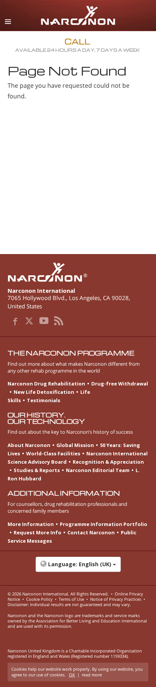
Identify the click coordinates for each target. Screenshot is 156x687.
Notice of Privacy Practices (115, 599)
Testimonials (43, 400)
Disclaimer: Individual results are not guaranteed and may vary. (69, 604)
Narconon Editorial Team (97, 470)
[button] (78, 568)
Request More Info (37, 532)
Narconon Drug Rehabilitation (46, 383)
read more (92, 675)
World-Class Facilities (53, 453)
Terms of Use (71, 599)
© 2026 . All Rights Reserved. (58, 594)
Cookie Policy (39, 599)
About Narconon (29, 445)
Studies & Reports (37, 470)
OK (72, 675)
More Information (31, 524)
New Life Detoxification (44, 392)
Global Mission (75, 445)
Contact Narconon (91, 532)
